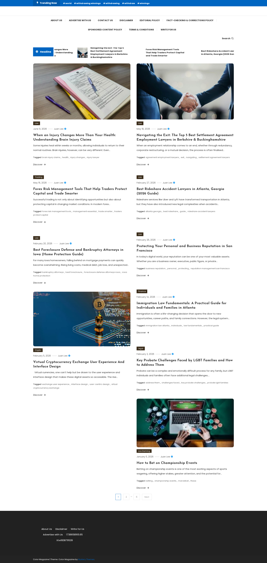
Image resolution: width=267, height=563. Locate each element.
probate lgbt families (217, 382)
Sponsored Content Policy (105, 29)
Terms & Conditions (141, 29)
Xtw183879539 (64, 540)
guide (183, 211)
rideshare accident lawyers (201, 211)
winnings (145, 3)
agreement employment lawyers (162, 157)
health (65, 157)
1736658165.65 (74, 534)
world (68, 3)
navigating (191, 157)
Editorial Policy (150, 20)
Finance (142, 291)
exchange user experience (55, 384)
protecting (183, 268)
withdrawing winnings (88, 3)
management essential (85, 211)
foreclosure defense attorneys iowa (102, 272)
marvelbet (183, 480)
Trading (38, 177)
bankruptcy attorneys (53, 272)
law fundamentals (193, 325)
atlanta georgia (153, 211)
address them (153, 382)
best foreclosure (74, 272)
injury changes (77, 157)
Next (146, 496)
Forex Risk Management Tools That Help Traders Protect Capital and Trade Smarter (157, 52)
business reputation (155, 268)
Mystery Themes (86, 559)
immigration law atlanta (157, 325)
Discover (38, 164)
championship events (165, 480)
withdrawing (113, 3)
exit (182, 157)
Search (226, 38)
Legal (140, 348)
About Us (56, 20)
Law (36, 123)
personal (171, 268)
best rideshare (170, 211)
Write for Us (168, 29)
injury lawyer (93, 157)
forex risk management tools (56, 211)
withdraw (129, 3)
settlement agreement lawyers (214, 157)
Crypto (38, 350)
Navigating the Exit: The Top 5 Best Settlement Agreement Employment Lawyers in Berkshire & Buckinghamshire (101, 52)
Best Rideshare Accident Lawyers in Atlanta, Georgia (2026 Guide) (212, 53)
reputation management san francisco (210, 268)
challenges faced (170, 382)
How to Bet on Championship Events (167, 463)
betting (149, 480)
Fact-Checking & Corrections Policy (190, 20)
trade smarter (105, 211)
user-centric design (100, 384)
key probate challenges (193, 382)
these (193, 480)
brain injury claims (51, 157)
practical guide (211, 325)
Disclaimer (126, 20)
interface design (79, 384)
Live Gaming (144, 451)
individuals (176, 325)
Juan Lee (59, 128)
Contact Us (105, 20)
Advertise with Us (80, 20)
